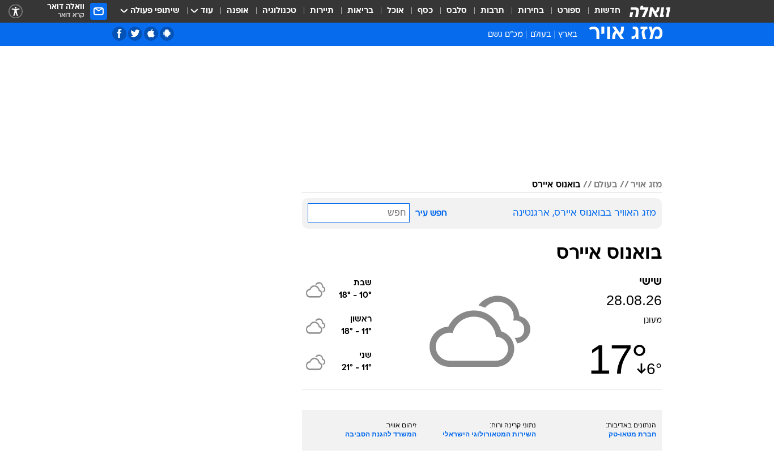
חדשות (607, 11)
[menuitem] (600, 11)
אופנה (238, 11)
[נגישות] (15, 12)
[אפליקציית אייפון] (151, 34)
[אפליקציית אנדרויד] (167, 34)
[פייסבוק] (119, 34)
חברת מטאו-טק (632, 434)
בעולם (540, 34)
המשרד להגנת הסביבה (380, 434)
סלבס (456, 11)
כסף (425, 11)
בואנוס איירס (556, 185)
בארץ (567, 34)
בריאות (360, 11)
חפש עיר (431, 213)
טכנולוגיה (279, 11)
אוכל (395, 11)
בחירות (531, 11)
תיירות (322, 11)
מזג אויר (646, 185)
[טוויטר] (135, 34)
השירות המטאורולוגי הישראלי (489, 434)
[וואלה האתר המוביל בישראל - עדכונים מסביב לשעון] (650, 11)
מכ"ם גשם (505, 34)
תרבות (492, 11)
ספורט (569, 11)
